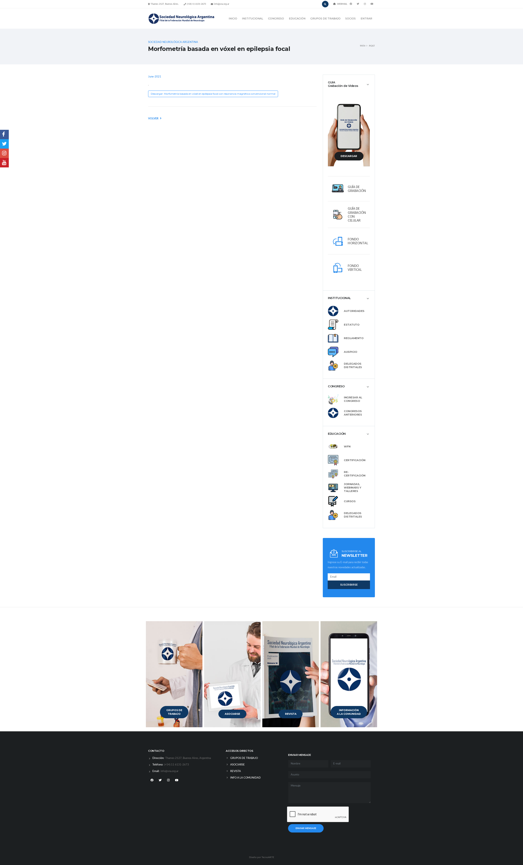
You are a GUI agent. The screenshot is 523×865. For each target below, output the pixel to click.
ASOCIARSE (232, 713)
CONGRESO (276, 18)
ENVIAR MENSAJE (306, 828)
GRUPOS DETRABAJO (174, 712)
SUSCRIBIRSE (349, 584)
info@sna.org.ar (221, 4)
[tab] (349, 84)
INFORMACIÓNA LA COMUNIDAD (349, 712)
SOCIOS (350, 18)
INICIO (233, 18)
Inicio (362, 46)
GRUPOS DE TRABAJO (325, 18)
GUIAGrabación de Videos (343, 84)
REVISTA (290, 713)
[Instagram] (168, 780)
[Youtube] (372, 4)
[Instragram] (365, 4)
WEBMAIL (342, 4)
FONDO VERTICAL (355, 267)
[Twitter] (358, 4)
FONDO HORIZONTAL (358, 241)
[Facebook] (351, 4)
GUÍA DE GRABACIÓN (357, 189)
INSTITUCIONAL (252, 18)
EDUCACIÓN (297, 18)
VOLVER (153, 118)
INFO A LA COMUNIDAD (245, 777)
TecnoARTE (268, 857)
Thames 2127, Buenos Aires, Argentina (188, 758)
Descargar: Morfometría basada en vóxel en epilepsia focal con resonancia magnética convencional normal (213, 93)
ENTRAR (366, 18)
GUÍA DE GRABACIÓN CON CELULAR (357, 214)
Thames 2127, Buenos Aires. (165, 4)
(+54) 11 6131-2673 (196, 4)
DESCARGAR (349, 156)
